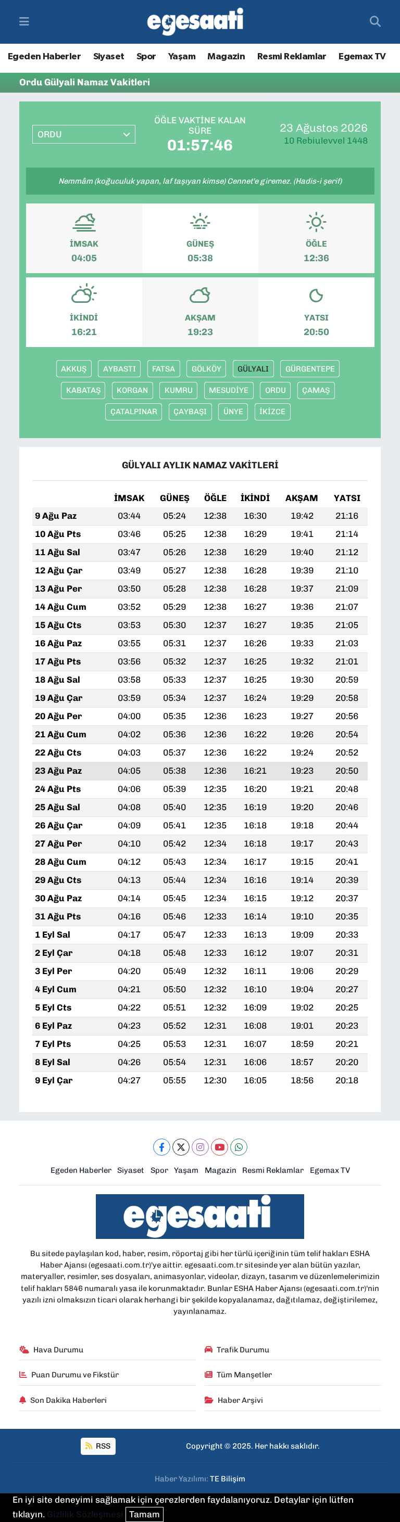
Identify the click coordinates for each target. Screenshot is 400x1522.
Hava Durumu (58, 1349)
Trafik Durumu (243, 1349)
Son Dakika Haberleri (68, 1400)
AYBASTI (119, 369)
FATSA (163, 369)
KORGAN (132, 390)
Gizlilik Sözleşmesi (85, 1514)
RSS (102, 1446)
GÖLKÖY (206, 369)
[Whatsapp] (238, 1147)
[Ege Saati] (197, 22)
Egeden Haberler (44, 56)
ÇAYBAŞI (190, 411)
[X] (181, 1147)
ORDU (275, 390)
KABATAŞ (83, 390)
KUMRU (179, 390)
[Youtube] (219, 1147)
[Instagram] (200, 1147)
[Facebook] (161, 1147)
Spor (146, 56)
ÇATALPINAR (133, 411)
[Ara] (375, 22)
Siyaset (108, 56)
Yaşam (181, 56)
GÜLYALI (253, 369)
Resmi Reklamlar (292, 56)
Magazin (226, 56)
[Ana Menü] (24, 21)
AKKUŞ (73, 369)
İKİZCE (272, 411)
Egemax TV (362, 56)
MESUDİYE (228, 390)
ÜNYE (233, 411)
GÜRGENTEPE (310, 369)
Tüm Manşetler (244, 1374)
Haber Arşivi (240, 1400)
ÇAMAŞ (316, 390)
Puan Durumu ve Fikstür (75, 1374)
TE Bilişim (227, 1478)
